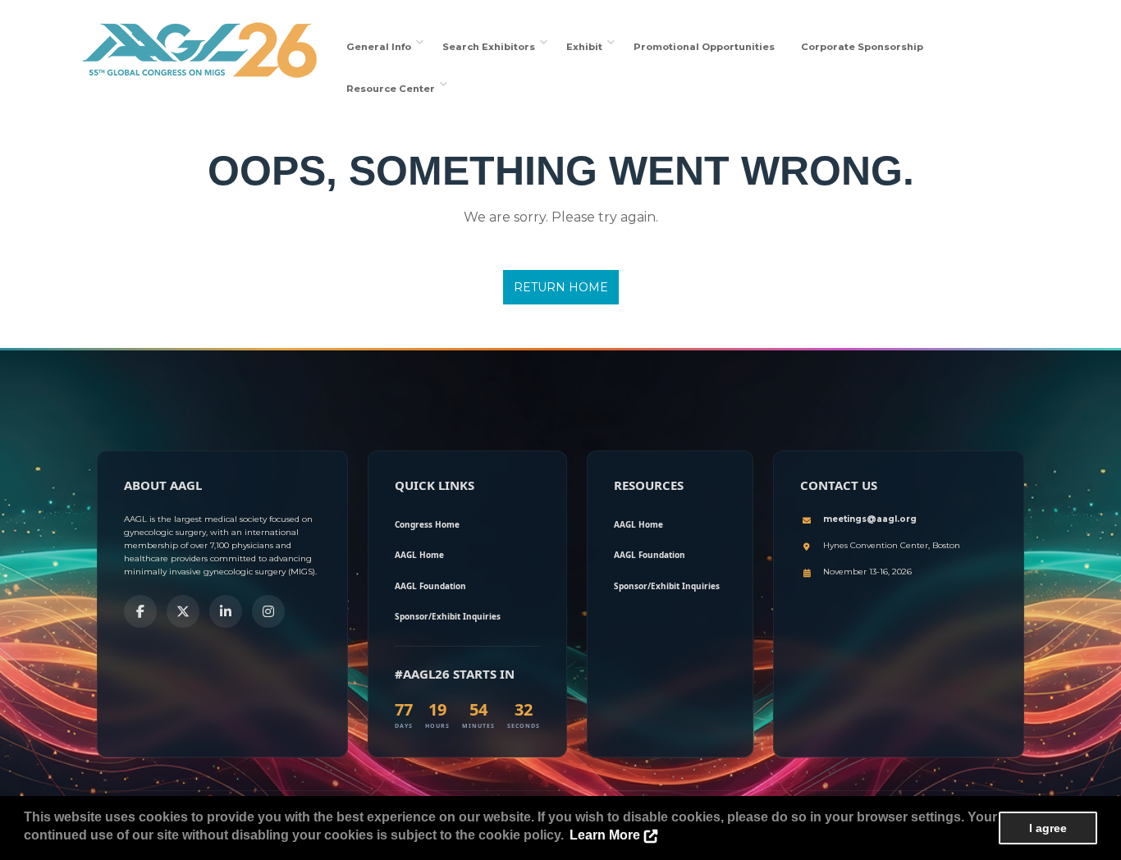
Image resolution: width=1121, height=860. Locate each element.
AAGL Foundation (430, 586)
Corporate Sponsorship (862, 47)
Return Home (561, 287)
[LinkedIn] (225, 611)
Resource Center (393, 88)
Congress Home (427, 524)
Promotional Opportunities (704, 47)
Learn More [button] (605, 835)
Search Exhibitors (491, 47)
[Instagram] (268, 611)
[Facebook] (140, 611)
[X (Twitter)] (183, 611)
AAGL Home (419, 554)
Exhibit (586, 47)
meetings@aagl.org (870, 519)
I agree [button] (1048, 828)
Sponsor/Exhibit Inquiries (448, 616)
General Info (381, 47)
